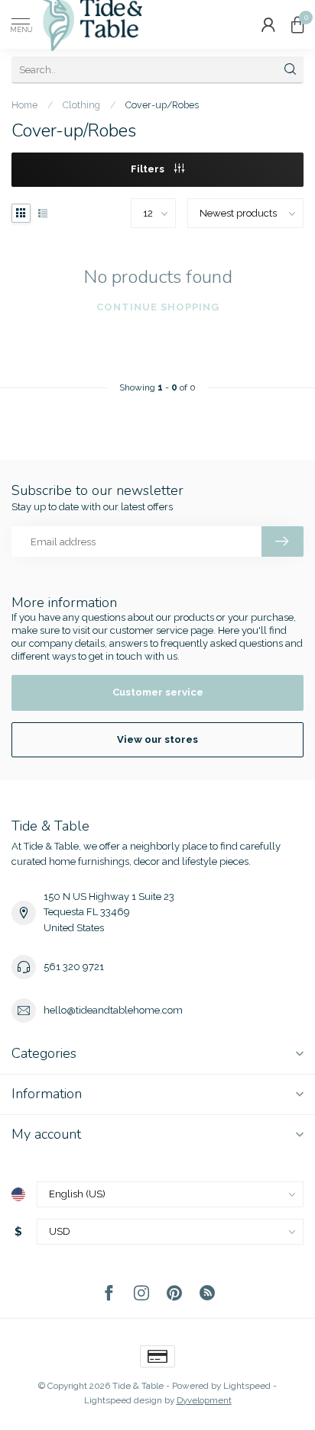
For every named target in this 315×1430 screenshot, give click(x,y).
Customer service (157, 692)
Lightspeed (247, 1385)
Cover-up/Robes (162, 105)
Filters (149, 169)
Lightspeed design (123, 1400)
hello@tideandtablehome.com (113, 1010)
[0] (297, 24)
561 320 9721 (74, 966)
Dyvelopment (204, 1400)
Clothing (81, 105)
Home (24, 105)
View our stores (157, 739)
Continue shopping (157, 307)
